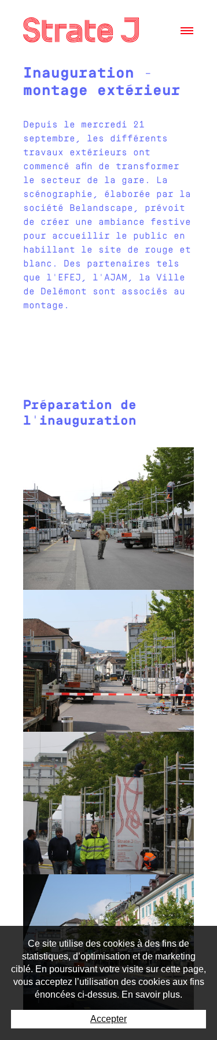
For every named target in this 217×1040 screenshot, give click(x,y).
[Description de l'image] (108, 518)
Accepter (108, 1019)
